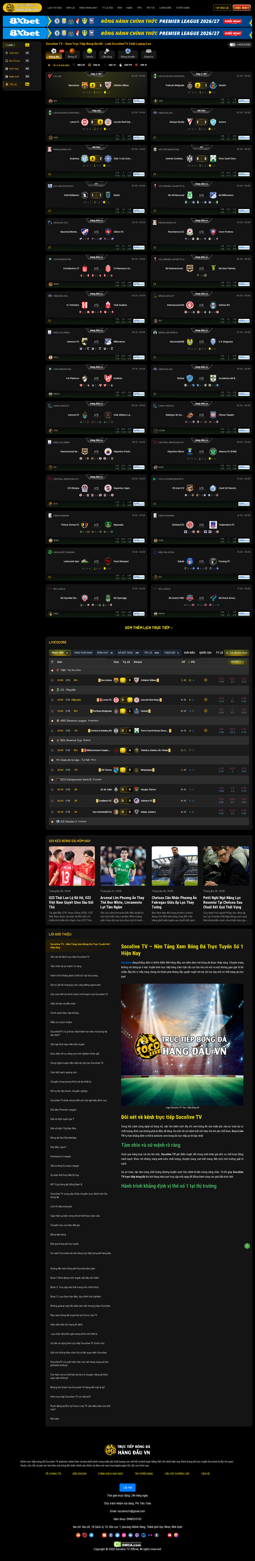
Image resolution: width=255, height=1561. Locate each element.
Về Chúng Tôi (53, 1473)
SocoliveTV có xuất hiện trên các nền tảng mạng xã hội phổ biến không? (79, 1363)
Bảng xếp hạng (58, 1234)
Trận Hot (18, 52)
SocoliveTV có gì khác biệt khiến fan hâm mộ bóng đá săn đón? (78, 1033)
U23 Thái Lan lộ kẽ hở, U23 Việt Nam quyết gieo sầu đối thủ (71, 902)
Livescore (165, 7)
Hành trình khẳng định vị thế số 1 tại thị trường (74, 975)
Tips (139, 7)
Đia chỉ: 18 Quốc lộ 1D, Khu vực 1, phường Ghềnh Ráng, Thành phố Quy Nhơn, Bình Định (132, 1527)
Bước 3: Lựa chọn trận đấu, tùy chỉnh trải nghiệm (75, 1296)
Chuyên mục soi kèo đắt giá (65, 1225)
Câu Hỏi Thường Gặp (177, 1473)
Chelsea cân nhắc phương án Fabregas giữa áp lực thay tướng (174, 902)
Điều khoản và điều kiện (63, 1003)
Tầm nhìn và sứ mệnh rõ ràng (65, 966)
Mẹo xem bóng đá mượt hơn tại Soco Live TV (73, 1315)
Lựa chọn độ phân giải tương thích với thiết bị (73, 1333)
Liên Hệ (205, 1473)
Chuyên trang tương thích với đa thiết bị (71, 1081)
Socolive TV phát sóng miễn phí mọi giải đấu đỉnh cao (78, 1100)
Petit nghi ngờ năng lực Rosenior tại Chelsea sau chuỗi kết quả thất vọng (222, 902)
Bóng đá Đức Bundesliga (63, 1137)
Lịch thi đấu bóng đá (61, 1206)
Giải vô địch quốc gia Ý (62, 1118)
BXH (120, 7)
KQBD (129, 7)
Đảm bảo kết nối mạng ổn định (66, 1324)
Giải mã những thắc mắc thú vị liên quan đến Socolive (78, 1352)
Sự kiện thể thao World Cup (65, 1175)
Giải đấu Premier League (63, 1109)
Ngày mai (19, 76)
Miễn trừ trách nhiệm (61, 1022)
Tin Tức (150, 7)
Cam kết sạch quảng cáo (63, 1072)
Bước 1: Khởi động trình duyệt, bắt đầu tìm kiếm (74, 1277)
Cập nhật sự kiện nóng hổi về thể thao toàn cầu (75, 1215)
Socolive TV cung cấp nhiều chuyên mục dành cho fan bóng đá (79, 1195)
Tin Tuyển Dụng (144, 1473)
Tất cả (19, 84)
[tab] (54, 54)
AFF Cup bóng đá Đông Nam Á (66, 1184)
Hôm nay (19, 68)
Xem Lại (70, 7)
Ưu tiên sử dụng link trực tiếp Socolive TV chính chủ (77, 1343)
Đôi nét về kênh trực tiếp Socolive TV (69, 956)
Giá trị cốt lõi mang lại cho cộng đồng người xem (75, 984)
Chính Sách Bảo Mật (110, 1473)
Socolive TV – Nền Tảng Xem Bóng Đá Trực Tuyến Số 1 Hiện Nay (80, 946)
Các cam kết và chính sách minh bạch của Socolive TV (79, 994)
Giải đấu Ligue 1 (58, 1146)
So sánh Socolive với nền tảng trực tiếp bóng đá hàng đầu (80, 1253)
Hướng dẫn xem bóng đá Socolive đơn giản (72, 1268)
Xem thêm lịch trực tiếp (147, 627)
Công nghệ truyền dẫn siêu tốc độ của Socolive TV (76, 1062)
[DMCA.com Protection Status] (128, 1544)
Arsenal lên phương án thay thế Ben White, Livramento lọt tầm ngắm (122, 902)
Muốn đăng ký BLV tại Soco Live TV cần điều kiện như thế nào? (80, 1407)
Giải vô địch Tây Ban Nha (63, 1128)
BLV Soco (18, 60)
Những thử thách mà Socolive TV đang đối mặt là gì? (77, 1387)
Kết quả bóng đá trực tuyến (64, 1243)
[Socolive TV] (22, 7)
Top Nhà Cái (222, 8)
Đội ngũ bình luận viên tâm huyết (67, 1044)
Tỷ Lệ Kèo (107, 7)
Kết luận (54, 1418)
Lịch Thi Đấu (55, 7)
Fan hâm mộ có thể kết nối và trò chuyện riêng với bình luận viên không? (79, 1376)
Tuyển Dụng (183, 7)
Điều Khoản (79, 1473)
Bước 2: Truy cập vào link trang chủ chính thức (74, 1287)
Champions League (60, 1156)
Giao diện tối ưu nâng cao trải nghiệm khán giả (74, 1053)
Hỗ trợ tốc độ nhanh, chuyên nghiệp (68, 1090)
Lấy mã (127, 1487)
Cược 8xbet (241, 8)
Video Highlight (88, 7)
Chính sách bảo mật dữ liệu (65, 1012)
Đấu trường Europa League (65, 1165)
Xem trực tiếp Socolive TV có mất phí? (70, 1396)
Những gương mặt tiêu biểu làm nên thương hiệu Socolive (80, 1305)
